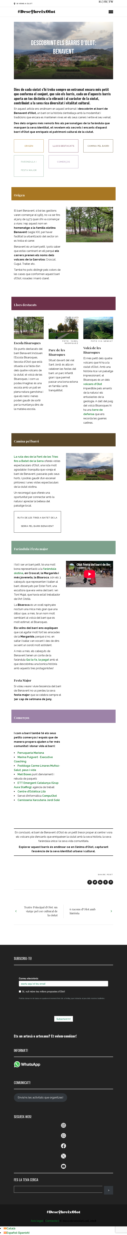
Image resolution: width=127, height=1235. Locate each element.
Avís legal (37, 1220)
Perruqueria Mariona (31, 752)
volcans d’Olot (92, 384)
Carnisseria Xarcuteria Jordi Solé (39, 800)
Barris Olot (41, 60)
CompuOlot (49, 795)
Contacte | (52, 1220)
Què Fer (63, 60)
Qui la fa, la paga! (37, 659)
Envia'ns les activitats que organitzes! (40, 1097)
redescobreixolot (82, 60)
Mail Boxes (24, 774)
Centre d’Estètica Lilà (32, 791)
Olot (53, 60)
